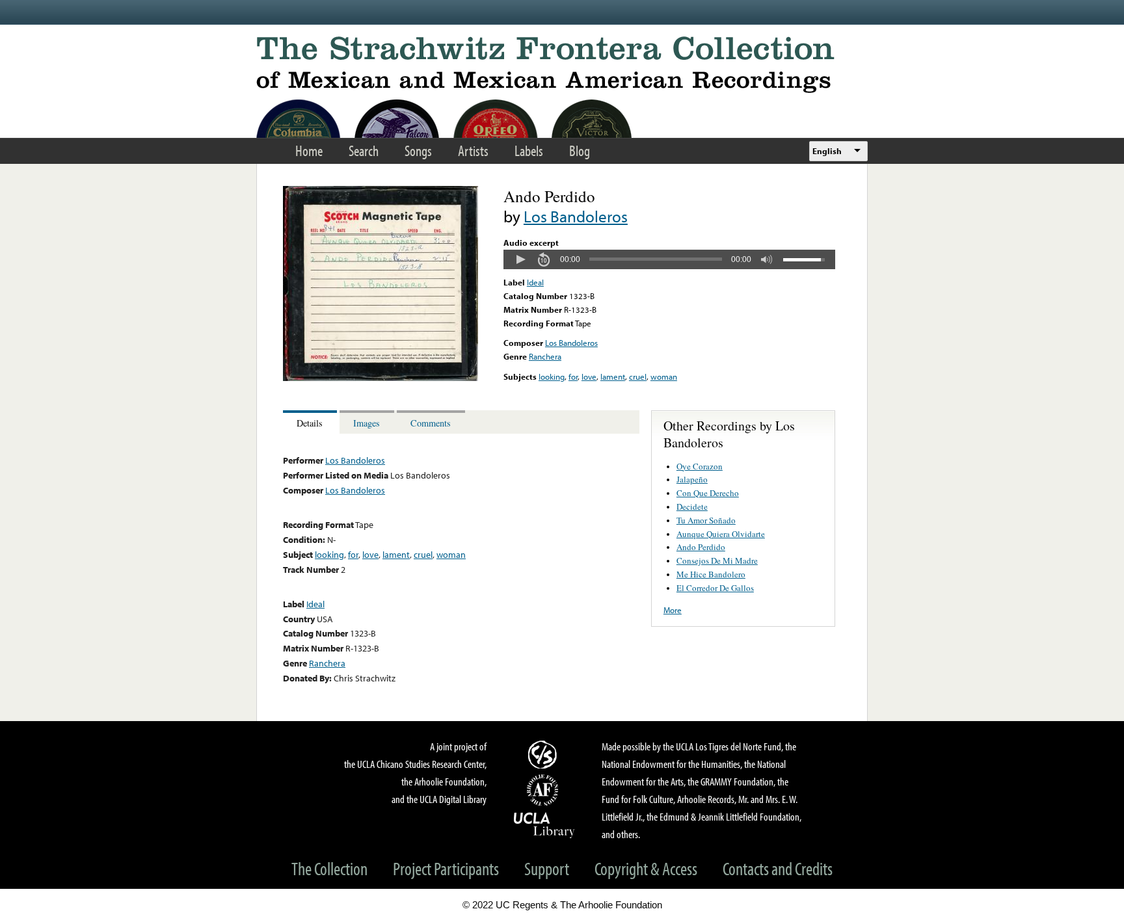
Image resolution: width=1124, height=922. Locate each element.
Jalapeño (692, 479)
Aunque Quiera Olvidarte (720, 534)
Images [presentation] (366, 423)
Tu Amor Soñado (706, 520)
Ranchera (545, 356)
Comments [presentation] (430, 423)
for (573, 376)
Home (309, 150)
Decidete (692, 506)
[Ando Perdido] (380, 378)
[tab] (311, 422)
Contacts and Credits (778, 868)
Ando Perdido (700, 547)
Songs (418, 150)
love (589, 376)
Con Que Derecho (707, 493)
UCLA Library (544, 824)
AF (544, 790)
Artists (473, 150)
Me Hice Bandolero (710, 574)
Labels (529, 150)
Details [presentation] (310, 423)
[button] (520, 259)
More (672, 610)
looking (552, 376)
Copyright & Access (646, 868)
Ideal (535, 282)
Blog (579, 150)
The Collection (329, 868)
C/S (544, 754)
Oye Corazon (699, 466)
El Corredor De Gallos (715, 588)
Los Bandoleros (576, 216)
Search (364, 150)
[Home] (562, 64)
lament (612, 376)
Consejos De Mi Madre (717, 560)
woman (663, 376)
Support (546, 868)
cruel (638, 376)
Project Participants (446, 868)
